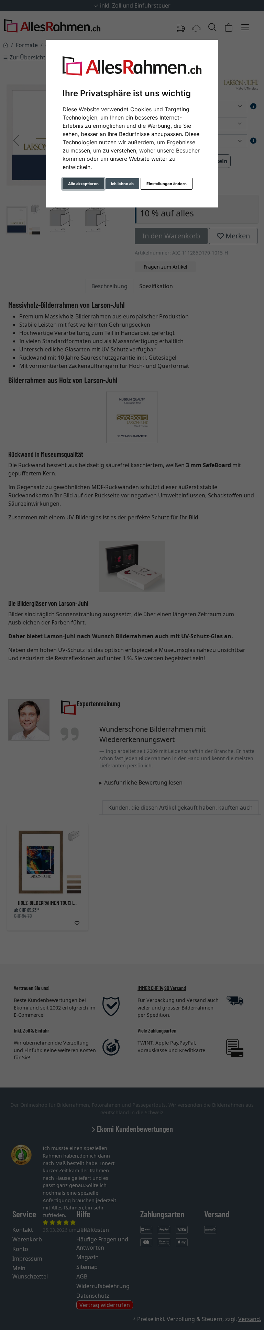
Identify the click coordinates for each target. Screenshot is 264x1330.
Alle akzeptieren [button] (83, 183)
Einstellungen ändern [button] (166, 183)
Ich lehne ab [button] (122, 183)
